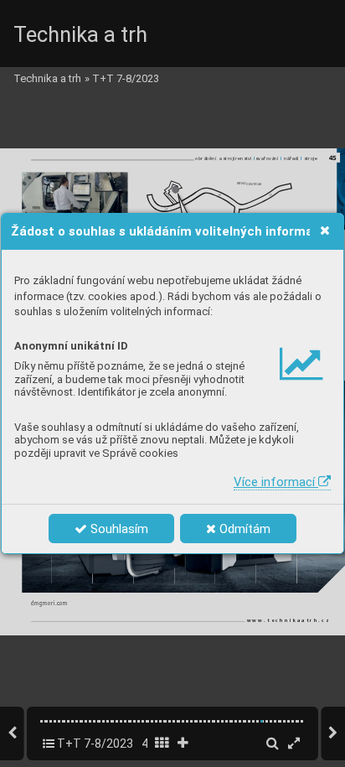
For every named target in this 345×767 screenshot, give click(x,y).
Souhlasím (117, 528)
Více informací (276, 482)
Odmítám (243, 528)
